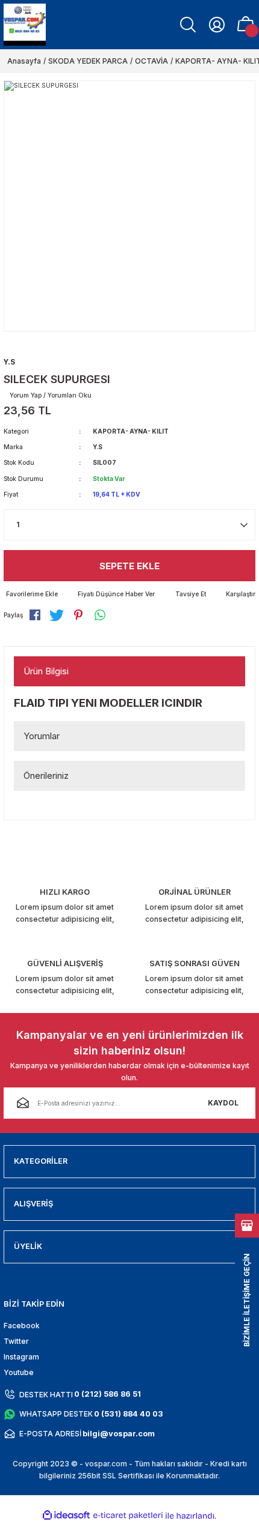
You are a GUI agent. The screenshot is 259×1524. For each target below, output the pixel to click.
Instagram (21, 1356)
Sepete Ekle (129, 566)
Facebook (22, 1325)
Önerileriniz (46, 775)
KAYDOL (223, 1102)
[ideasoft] (66, 1515)
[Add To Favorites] (31, 593)
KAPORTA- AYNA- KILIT (131, 431)
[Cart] (245, 24)
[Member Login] (216, 24)
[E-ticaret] (128, 1515)
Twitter (16, 1341)
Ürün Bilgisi (46, 671)
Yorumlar (41, 736)
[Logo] (25, 25)
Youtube (19, 1372)
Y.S (97, 446)
